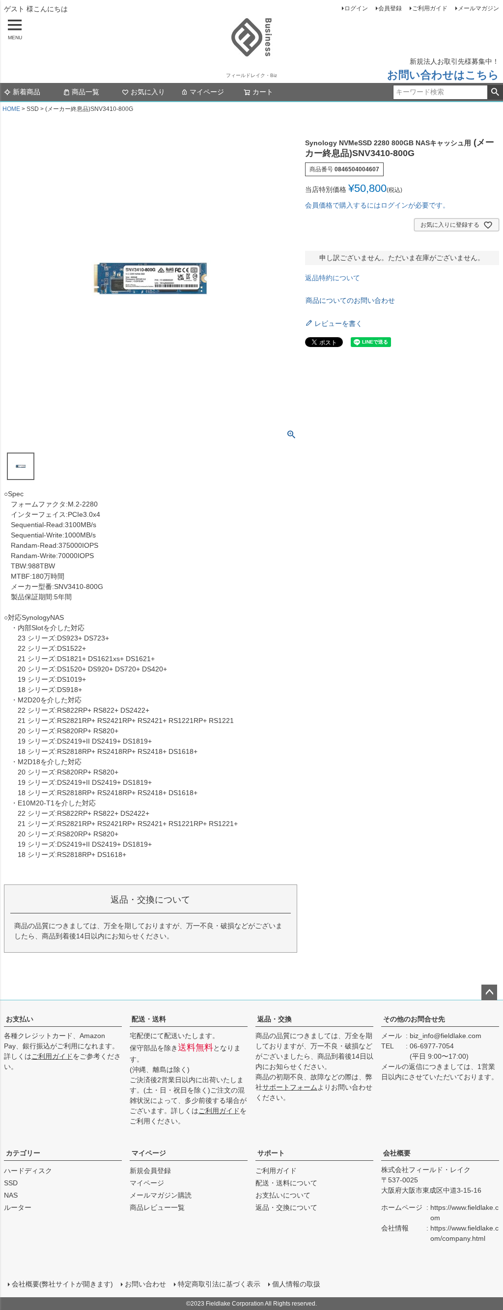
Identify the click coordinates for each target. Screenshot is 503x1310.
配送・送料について (286, 1183)
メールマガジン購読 (161, 1195)
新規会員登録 (150, 1171)
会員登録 (390, 8)
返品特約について (332, 278)
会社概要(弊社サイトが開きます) (62, 1284)
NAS (11, 1195)
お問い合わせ (145, 1284)
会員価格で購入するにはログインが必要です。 (377, 205)
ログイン (356, 8)
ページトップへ (489, 992)
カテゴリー (23, 1153)
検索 (495, 92)
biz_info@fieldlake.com (445, 1036)
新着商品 (26, 92)
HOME (11, 109)
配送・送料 (149, 1019)
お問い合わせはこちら (443, 75)
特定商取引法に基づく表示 (219, 1284)
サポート (271, 1153)
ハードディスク (28, 1171)
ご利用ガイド (429, 8)
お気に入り (148, 92)
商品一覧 (85, 92)
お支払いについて (282, 1195)
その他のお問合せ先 (414, 1019)
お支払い (19, 1019)
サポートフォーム (289, 1087)
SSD (11, 1183)
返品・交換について (286, 1207)
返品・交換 (274, 1019)
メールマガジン (478, 8)
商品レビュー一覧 (157, 1207)
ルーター (17, 1207)
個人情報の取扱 (296, 1284)
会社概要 (397, 1153)
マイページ (207, 92)
